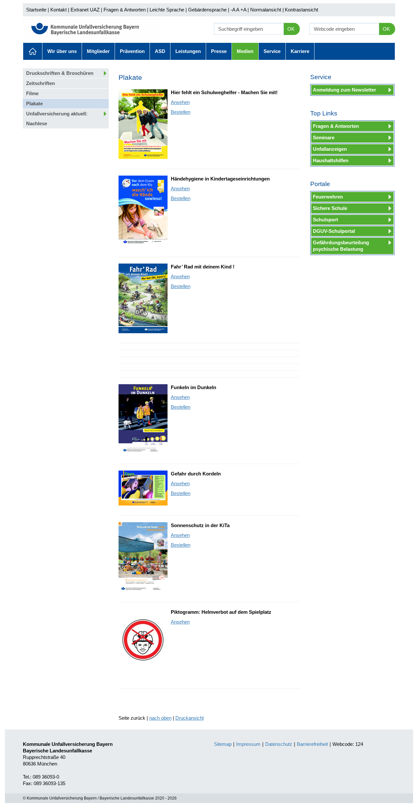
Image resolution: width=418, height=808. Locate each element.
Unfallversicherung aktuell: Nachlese (57, 118)
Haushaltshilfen (330, 160)
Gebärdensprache (207, 9)
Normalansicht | (267, 9)
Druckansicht (189, 718)
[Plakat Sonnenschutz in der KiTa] (143, 557)
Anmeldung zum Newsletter (344, 90)
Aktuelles (32, 51)
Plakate (34, 103)
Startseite (36, 9)
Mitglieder (98, 51)
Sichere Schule (330, 208)
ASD (160, 51)
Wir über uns (62, 51)
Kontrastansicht (301, 9)
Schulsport (325, 219)
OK (291, 29)
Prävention (132, 51)
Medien (245, 51)
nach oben (160, 718)
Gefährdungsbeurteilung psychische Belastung (341, 246)
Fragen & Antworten (125, 9)
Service (272, 51)
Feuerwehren (328, 196)
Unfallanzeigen (330, 149)
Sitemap (223, 744)
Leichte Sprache (167, 9)
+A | (244, 9)
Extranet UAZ (85, 9)
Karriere (300, 51)
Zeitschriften (40, 83)
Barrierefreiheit (312, 744)
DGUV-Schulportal (334, 231)
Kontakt (58, 9)
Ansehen (180, 102)
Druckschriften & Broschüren (59, 73)
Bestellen (180, 112)
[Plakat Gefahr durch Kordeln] (143, 488)
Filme (32, 93)
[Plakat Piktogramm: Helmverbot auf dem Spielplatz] (143, 644)
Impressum (248, 744)
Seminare (323, 137)
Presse (219, 51)
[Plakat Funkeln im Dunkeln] (143, 419)
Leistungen (188, 51)
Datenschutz (278, 744)
